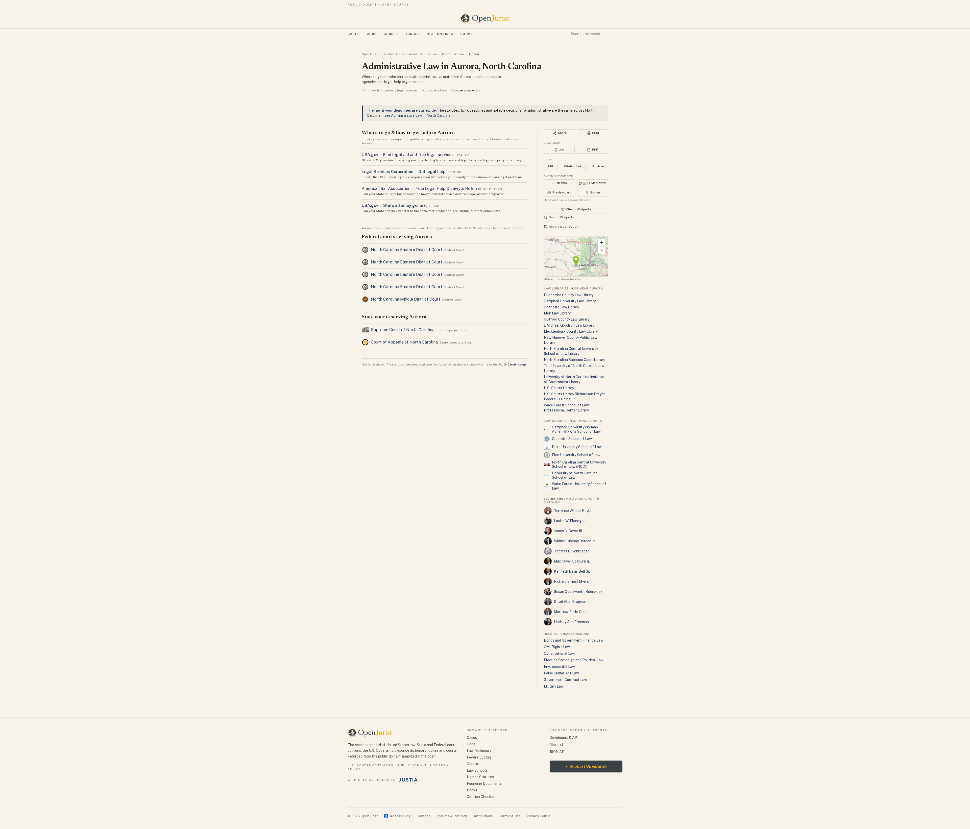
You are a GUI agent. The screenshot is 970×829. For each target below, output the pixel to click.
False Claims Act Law (561, 673)
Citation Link (572, 166)
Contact (423, 816)
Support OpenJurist (586, 766)
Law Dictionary (479, 751)
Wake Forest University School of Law (579, 486)
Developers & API (564, 738)
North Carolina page (512, 364)
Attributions (483, 816)
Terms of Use (510, 816)
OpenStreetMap (556, 278)
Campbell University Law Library (570, 301)
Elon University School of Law (576, 455)
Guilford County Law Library (566, 319)
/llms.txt (556, 745)
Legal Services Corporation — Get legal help (403, 171)
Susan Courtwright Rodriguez (578, 592)
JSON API (557, 752)
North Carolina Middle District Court (405, 299)
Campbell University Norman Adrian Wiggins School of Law (576, 429)
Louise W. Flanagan (570, 521)
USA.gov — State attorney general (394, 205)
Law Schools (477, 770)
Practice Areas (393, 54)
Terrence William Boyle (572, 511)
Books (466, 34)
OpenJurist (370, 54)
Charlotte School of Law (572, 439)
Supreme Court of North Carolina (402, 329)
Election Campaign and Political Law (573, 660)
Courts (391, 34)
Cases (354, 34)
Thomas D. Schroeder (571, 551)
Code (372, 34)
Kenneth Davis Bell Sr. (572, 571)
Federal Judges (479, 757)
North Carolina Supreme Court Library (574, 360)
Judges (413, 34)
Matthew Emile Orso (570, 612)
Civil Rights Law (557, 647)
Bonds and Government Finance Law (573, 640)
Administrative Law (423, 54)
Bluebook (598, 166)
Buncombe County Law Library (568, 295)
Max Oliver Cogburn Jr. (572, 561)
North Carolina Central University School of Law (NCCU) (579, 464)
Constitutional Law (559, 653)
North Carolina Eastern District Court (406, 249)
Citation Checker (481, 797)
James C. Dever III (568, 531)
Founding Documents (484, 784)
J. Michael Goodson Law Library (569, 325)
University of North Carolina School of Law (574, 475)
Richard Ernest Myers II (573, 581)
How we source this (465, 90)
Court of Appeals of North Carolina (404, 342)
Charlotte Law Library (561, 307)
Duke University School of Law (577, 447)
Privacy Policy (538, 816)
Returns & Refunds (452, 816)
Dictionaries (440, 34)
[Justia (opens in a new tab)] (408, 780)
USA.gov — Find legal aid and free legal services (408, 154)
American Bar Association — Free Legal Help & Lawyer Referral (421, 188)
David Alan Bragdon (570, 602)
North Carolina (453, 54)
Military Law (554, 686)
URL (551, 166)
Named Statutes (480, 777)
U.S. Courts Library (559, 388)
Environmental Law (559, 667)
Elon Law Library (557, 313)
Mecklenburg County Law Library (571, 331)
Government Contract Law (565, 680)
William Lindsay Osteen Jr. (574, 541)
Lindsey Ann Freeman (571, 622)
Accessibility (397, 816)
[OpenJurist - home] (485, 18)
